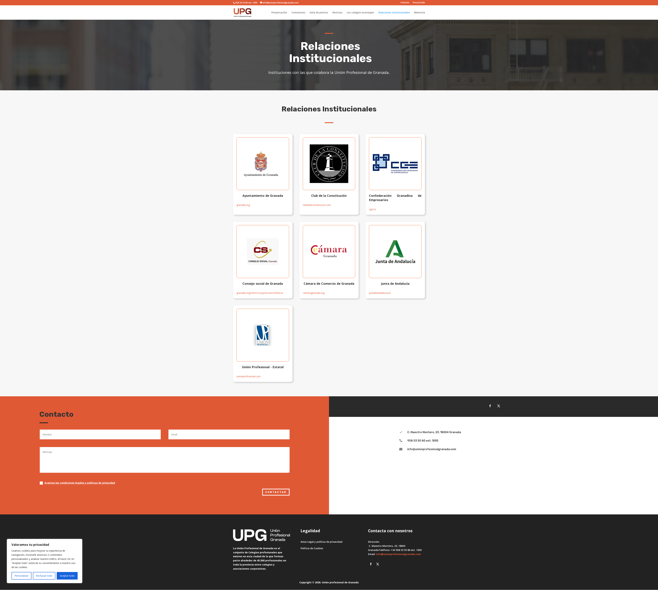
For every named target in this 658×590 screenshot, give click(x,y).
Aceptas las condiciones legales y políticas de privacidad (80, 482)
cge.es (372, 209)
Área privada (419, 3)
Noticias (337, 12)
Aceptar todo (67, 575)
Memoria (419, 12)
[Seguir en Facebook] (490, 406)
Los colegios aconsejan (360, 12)
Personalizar (21, 575)
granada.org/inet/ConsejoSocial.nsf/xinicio (259, 292)
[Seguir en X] (498, 406)
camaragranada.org (314, 292)
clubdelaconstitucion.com (317, 205)
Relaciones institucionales (394, 12)
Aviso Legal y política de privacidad (321, 541)
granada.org (243, 205)
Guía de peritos (319, 12)
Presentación (279, 12)
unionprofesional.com (248, 376)
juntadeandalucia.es (380, 292)
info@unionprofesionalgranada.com (398, 554)
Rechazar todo (44, 575)
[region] (44, 561)
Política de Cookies (312, 548)
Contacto (405, 3)
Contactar (276, 492)
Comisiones (298, 12)
